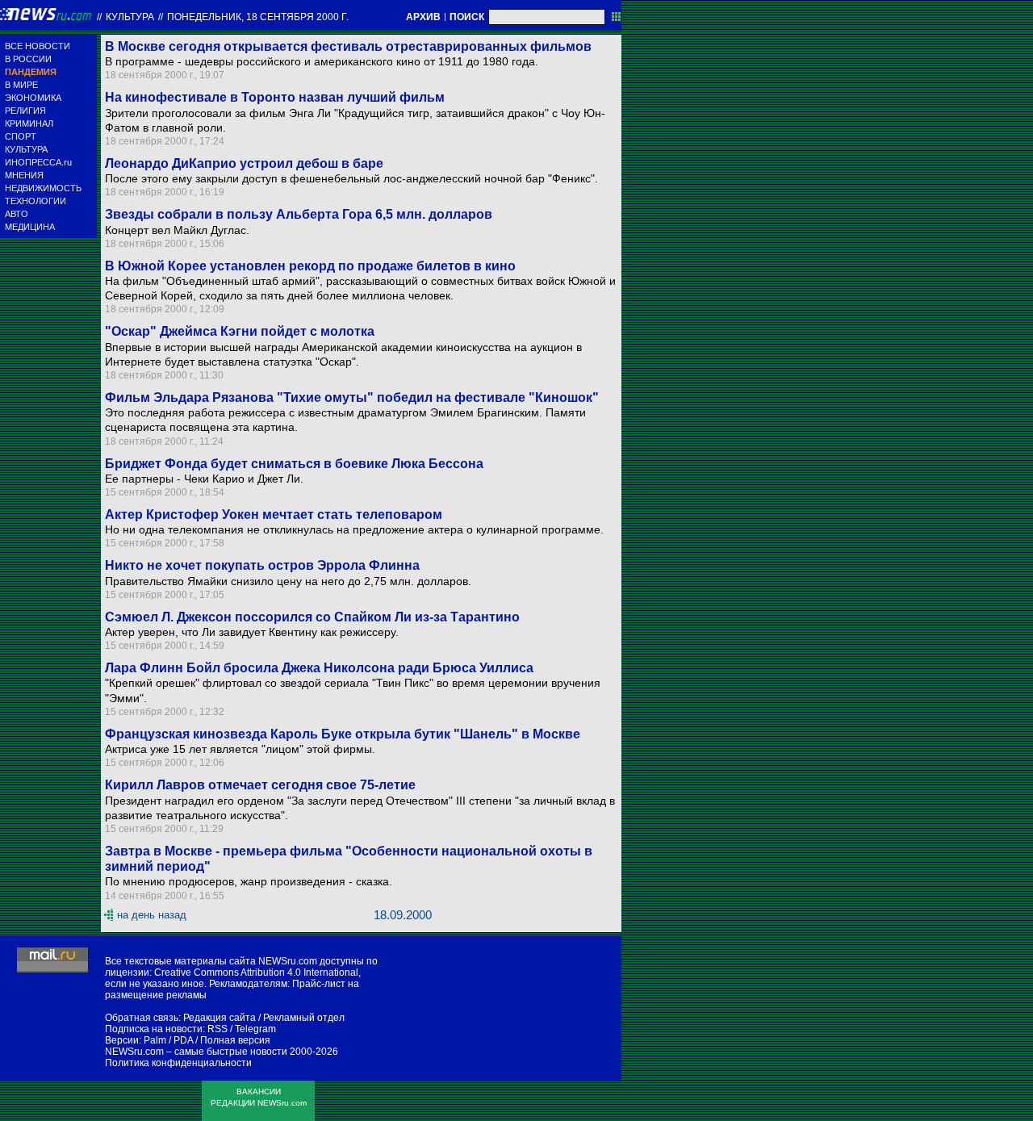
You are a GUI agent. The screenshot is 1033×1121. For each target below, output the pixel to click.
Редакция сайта (219, 1017)
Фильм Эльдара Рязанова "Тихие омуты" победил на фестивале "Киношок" (352, 397)
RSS (217, 1029)
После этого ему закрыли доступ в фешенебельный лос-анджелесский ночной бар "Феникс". (351, 178)
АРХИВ (423, 17)
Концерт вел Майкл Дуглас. (177, 230)
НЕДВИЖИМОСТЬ (43, 188)
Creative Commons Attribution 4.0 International (256, 972)
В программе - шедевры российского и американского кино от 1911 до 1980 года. (321, 61)
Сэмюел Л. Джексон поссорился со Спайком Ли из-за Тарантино (312, 617)
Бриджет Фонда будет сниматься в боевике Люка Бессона (294, 464)
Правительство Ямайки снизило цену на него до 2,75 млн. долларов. (288, 581)
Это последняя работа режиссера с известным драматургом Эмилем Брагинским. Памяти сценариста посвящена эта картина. (345, 419)
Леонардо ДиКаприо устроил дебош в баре (244, 163)
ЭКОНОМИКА (33, 97)
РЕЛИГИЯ (25, 110)
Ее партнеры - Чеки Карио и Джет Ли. (204, 478)
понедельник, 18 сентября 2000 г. (258, 17)
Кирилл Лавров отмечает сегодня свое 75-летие (260, 785)
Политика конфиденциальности (178, 1063)
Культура (130, 17)
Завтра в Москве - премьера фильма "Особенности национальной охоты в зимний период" (348, 858)
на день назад (151, 915)
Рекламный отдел (304, 1017)
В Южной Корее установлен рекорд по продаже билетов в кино (310, 266)
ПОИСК (467, 17)
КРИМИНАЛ (29, 123)
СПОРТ (20, 136)
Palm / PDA (168, 1040)
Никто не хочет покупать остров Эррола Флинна (262, 565)
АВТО (16, 214)
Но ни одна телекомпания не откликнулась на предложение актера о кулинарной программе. (354, 529)
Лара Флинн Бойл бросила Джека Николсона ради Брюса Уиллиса (319, 668)
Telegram (255, 1029)
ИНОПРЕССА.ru (38, 162)
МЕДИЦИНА (30, 227)
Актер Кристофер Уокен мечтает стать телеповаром (273, 514)
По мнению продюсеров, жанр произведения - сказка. (248, 881)
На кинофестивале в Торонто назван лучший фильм (275, 97)
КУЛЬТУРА (26, 149)
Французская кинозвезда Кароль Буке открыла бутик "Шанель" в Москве (342, 734)
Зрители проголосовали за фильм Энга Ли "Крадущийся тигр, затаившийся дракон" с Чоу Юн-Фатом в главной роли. (355, 120)
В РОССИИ (28, 59)
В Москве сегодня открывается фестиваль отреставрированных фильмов (348, 46)
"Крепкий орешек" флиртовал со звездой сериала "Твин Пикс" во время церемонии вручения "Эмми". (352, 690)
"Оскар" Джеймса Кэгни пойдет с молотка (239, 331)
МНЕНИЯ (24, 175)
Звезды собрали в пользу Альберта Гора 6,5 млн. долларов (298, 214)
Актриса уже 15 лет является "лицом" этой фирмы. (240, 748)
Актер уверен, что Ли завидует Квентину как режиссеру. (252, 631)
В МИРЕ (21, 85)
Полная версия (235, 1040)
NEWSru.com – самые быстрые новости (196, 1051)
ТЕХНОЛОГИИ (35, 201)
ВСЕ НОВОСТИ (37, 46)
